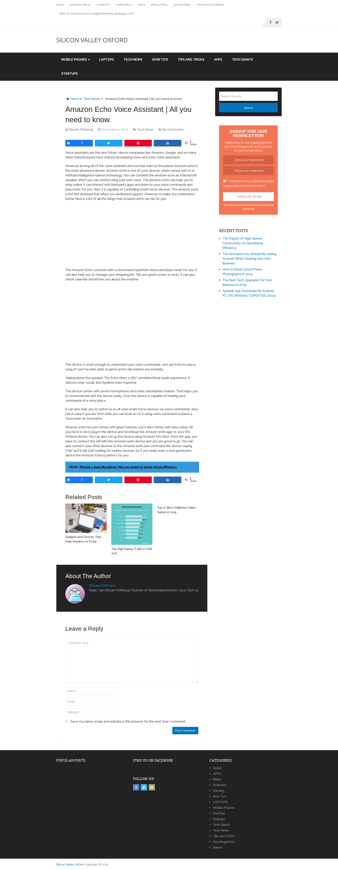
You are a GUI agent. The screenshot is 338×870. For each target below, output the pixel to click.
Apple (217, 768)
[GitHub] (152, 787)
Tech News (133, 59)
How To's (219, 796)
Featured (219, 785)
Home (141, 4)
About (60, 4)
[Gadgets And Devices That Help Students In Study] (86, 518)
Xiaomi (218, 847)
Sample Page (182, 4)
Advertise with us (79, 4)
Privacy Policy (159, 4)
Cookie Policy (123, 4)
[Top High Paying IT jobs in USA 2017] (132, 524)
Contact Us (103, 4)
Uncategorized (224, 842)
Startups (69, 73)
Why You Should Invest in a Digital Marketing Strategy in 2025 (96, 13)
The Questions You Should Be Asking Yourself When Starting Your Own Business (249, 258)
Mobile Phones (74, 59)
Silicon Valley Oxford (92, 40)
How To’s (160, 59)
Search (248, 107)
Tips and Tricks (191, 59)
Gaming (218, 791)
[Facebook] (136, 787)
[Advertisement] (131, 317)
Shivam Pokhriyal (80, 129)
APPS (218, 59)
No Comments (173, 129)
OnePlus (219, 813)
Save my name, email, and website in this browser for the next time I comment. (128, 721)
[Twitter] (144, 787)
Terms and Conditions (210, 4)
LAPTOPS (106, 59)
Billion (217, 779)
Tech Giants (242, 59)
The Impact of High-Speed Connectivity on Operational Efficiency (242, 243)
